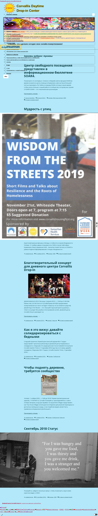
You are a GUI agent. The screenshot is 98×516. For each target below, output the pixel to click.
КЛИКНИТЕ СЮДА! (16, 36)
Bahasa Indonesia (52, 509)
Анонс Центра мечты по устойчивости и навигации (20, 60)
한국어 (67, 509)
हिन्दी (44, 509)
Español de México (89, 509)
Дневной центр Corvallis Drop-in (10, 1)
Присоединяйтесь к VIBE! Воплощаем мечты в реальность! (22, 57)
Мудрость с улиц (37, 109)
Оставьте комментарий (32, 100)
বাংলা (14, 509)
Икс (6, 76)
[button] (95, 514)
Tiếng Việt (23, 512)
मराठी (72, 509)
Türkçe (12, 512)
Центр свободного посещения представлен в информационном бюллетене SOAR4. (48, 70)
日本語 (61, 509)
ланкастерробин (30, 98)
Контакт (8, 73)
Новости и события (12, 54)
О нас (8, 65)
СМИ (64, 98)
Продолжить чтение (34, 94)
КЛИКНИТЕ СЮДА (18, 31)
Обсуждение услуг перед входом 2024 (17, 51)
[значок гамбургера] (93, 14)
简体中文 (19, 509)
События (54, 320)
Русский (3, 507)
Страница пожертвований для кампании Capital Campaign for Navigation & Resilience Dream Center (33, 36)
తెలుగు (6, 512)
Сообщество (56, 356)
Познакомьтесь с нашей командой (15, 70)
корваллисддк (29, 253)
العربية (9, 509)
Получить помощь (11, 14)
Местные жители (58, 98)
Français (32, 509)
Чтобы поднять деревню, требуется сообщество (44, 369)
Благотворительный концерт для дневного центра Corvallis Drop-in (48, 266)
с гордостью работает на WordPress (31, 503)
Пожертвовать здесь (47, 38)
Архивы (8, 62)
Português (78, 509)
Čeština (25, 509)
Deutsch (39, 509)
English (3, 509)
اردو (17, 512)
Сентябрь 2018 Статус (41, 428)
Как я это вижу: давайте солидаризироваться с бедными (43, 333)
